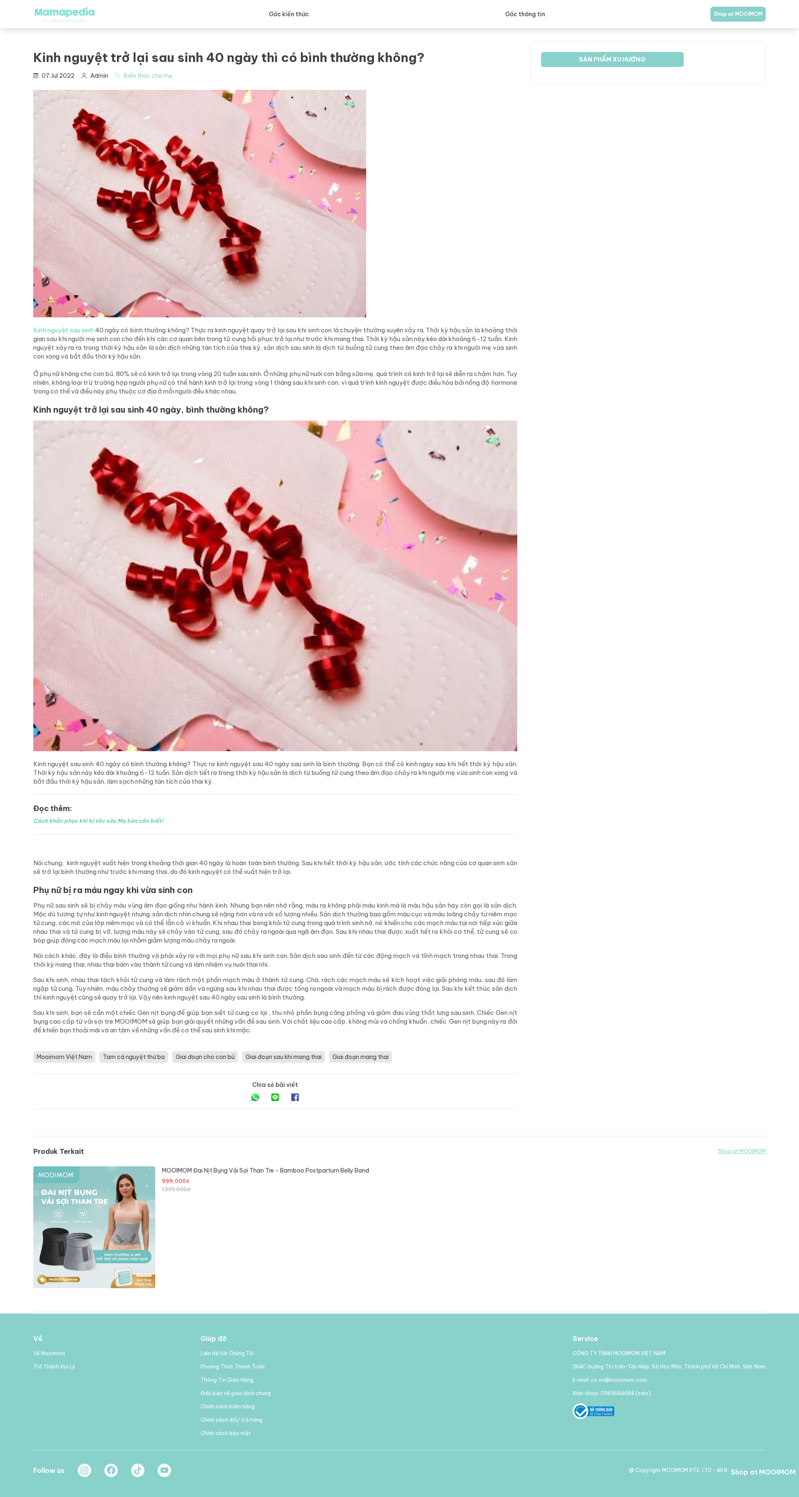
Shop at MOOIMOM (738, 14)
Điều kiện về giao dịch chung (236, 1393)
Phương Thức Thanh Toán (233, 1366)
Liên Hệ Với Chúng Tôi (227, 1353)
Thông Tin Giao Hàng (227, 1380)
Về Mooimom (49, 1353)
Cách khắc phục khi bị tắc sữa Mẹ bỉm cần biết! (98, 820)
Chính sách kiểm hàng (228, 1406)
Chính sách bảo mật (226, 1433)
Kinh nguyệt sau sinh (63, 330)
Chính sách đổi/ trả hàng (232, 1420)
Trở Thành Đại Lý (54, 1366)
